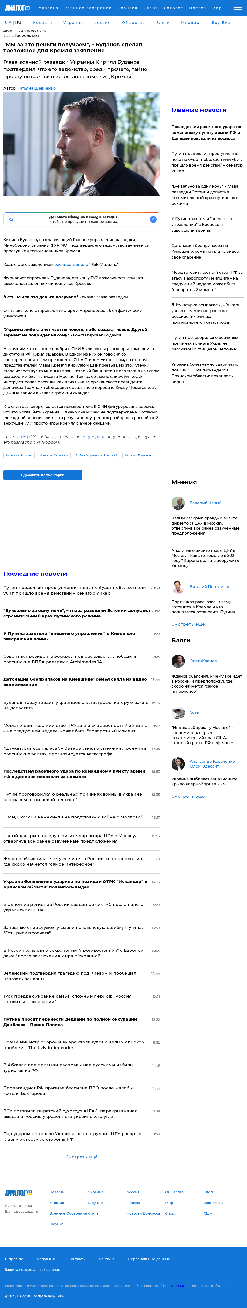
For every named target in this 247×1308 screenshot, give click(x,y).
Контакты (77, 1259)
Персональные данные (149, 1259)
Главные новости (199, 109)
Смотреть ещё (82, 1157)
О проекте (14, 1259)
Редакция (46, 1259)
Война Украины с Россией (96, 455)
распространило (71, 264)
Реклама (106, 1259)
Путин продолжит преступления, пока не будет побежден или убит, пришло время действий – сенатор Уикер (207, 162)
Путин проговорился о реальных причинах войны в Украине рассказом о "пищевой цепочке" (205, 343)
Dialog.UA (26, 436)
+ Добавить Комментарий (42, 475)
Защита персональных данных (32, 1269)
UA (8, 22)
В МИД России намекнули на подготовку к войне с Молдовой (73, 817)
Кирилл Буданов (138, 455)
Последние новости (35, 573)
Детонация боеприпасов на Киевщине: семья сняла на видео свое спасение (205, 251)
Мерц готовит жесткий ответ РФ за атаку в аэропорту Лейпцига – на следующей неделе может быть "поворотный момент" (207, 281)
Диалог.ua (176, 1285)
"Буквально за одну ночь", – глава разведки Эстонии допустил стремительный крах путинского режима (205, 195)
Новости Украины (54, 455)
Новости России (19, 455)
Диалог (8, 31)
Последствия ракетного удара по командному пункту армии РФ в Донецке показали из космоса (206, 133)
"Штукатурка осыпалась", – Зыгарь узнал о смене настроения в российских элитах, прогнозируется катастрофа (206, 314)
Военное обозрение (32, 31)
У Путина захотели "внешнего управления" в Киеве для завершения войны (202, 225)
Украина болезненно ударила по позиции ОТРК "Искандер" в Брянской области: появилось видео (205, 373)
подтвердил (93, 436)
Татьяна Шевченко (37, 88)
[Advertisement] (81, 522)
